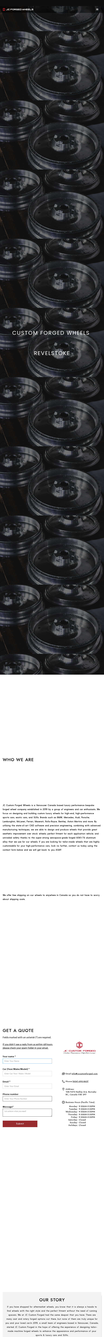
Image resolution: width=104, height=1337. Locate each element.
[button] (97, 9)
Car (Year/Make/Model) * (16, 1069)
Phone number (11, 1094)
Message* (8, 1106)
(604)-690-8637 (81, 1081)
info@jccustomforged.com (85, 1073)
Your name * (9, 1056)
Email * (6, 1081)
